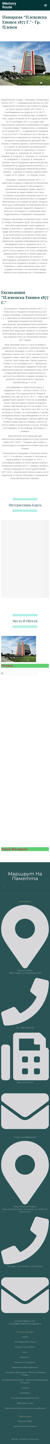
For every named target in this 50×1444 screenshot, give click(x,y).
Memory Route (9, 5)
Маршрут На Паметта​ (25, 876)
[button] (45, 5)
